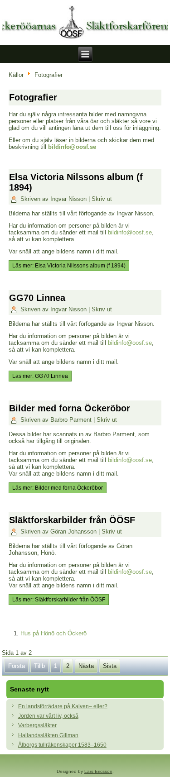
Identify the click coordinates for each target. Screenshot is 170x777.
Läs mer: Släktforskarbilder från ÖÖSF (58, 599)
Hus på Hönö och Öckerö (53, 633)
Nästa (86, 666)
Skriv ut (102, 198)
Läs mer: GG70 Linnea (40, 376)
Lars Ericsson (98, 771)
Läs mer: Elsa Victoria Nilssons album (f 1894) (69, 265)
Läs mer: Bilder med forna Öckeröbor (57, 488)
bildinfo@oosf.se (72, 146)
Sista (110, 666)
